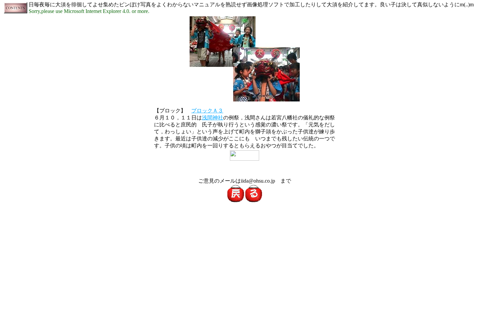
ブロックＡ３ (207, 110)
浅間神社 (212, 117)
